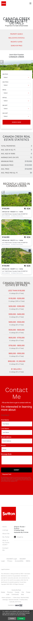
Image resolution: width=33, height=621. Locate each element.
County (17, 592)
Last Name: (5, 428)
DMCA (28, 561)
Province (10, 592)
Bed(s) (4, 89)
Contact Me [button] (5, 549)
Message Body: (6, 454)
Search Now (16, 122)
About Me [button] (5, 533)
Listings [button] (5, 530)
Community (15, 594)
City (23, 592)
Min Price (5, 74)
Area (22, 594)
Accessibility (19, 561)
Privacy (9, 561)
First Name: (5, 420)
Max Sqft (5, 113)
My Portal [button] (5, 537)
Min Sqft (5, 105)
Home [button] (4, 527)
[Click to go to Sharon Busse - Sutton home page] (3, 3)
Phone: (3, 445)
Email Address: (6, 437)
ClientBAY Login (11, 559)
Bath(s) (5, 97)
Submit (16, 470)
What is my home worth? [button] (5, 542)
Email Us (20, 537)
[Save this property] (29, 193)
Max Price (5, 82)
